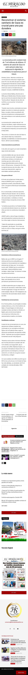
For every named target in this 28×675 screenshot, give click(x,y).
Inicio (3, 14)
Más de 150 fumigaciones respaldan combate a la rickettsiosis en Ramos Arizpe (14, 501)
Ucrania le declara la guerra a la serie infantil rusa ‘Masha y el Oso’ (18, 441)
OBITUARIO (4, 505)
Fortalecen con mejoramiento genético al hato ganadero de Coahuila (13, 481)
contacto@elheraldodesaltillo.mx (14, 622)
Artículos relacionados (8, 436)
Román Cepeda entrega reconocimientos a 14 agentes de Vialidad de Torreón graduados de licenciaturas (8, 418)
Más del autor (19, 436)
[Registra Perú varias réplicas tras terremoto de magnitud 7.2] (5, 449)
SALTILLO (13, 653)
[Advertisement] (14, 384)
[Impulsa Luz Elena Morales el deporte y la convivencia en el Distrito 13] (5, 650)
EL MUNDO (7, 14)
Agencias (5, 31)
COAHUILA (13, 644)
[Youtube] (17, 628)
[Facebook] (3, 34)
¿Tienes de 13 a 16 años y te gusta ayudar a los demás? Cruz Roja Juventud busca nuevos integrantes (13, 492)
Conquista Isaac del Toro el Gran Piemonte (20, 415)
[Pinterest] (10, 34)
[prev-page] (3, 463)
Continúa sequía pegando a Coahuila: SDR (12, 497)
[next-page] (5, 463)
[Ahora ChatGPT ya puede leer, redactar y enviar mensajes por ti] (5, 457)
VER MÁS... (14, 512)
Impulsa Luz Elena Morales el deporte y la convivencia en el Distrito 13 (12, 486)
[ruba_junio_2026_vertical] (14, 541)
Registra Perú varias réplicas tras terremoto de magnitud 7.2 (17, 449)
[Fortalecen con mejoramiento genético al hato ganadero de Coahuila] (5, 641)
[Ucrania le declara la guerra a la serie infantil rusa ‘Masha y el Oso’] (5, 442)
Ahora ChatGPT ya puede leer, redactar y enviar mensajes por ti (17, 456)
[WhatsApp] (13, 34)
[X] (6, 34)
